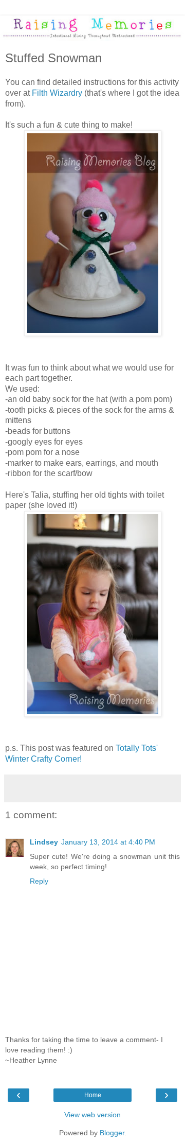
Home (92, 1095)
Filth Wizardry (58, 93)
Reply (39, 881)
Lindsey (44, 842)
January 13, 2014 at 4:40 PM (108, 842)
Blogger (112, 1133)
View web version (92, 1115)
